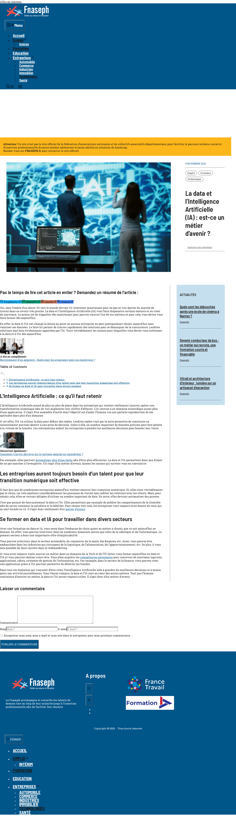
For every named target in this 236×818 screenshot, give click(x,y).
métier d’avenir (75, 509)
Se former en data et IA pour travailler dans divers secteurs (45, 386)
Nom (3, 629)
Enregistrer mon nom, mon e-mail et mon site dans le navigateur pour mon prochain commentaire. (67, 635)
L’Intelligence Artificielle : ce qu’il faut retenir (37, 379)
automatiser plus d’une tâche (54, 460)
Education (21, 53)
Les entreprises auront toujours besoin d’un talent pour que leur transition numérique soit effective (69, 382)
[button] (10, 87)
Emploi (191, 173)
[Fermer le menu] (89, 700)
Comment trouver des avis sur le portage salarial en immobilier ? (41, 454)
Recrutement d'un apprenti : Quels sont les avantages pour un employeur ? (47, 360)
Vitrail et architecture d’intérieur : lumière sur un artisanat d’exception (198, 383)
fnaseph (184, 322)
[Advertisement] (118, 113)
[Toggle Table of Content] (2, 373)
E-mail (62, 629)
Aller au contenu (11, 1)
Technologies (194, 179)
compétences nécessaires (96, 557)
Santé (23, 80)
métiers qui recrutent (200, 247)
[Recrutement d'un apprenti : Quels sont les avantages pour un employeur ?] (12, 353)
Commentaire (8, 622)
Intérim (24, 44)
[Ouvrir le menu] (89, 688)
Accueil (18, 35)
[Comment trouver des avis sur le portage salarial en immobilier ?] (12, 447)
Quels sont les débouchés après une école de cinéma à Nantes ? (199, 311)
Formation (21, 48)
